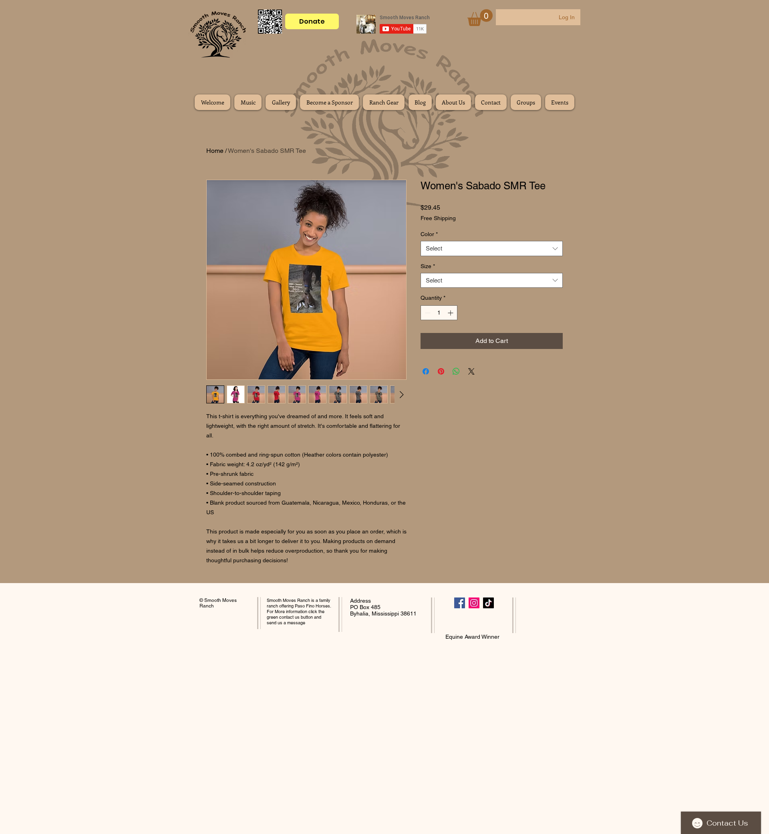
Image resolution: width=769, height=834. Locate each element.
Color (429, 234)
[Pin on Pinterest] (441, 371)
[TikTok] (488, 602)
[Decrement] (427, 313)
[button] (480, 17)
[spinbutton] (439, 313)
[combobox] (492, 248)
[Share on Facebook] (426, 371)
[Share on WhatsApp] (456, 371)
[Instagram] (474, 602)
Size (428, 266)
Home (214, 150)
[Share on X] (471, 371)
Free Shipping (438, 218)
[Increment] (451, 313)
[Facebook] (459, 602)
